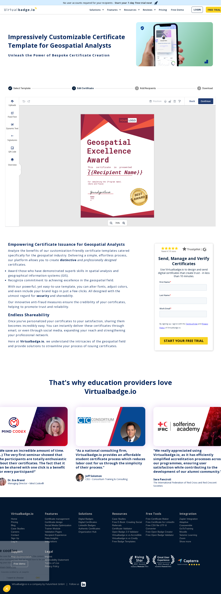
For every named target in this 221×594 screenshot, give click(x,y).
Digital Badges (85, 519)
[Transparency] (165, 101)
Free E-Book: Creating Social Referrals (127, 524)
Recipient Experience (55, 535)
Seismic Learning (188, 535)
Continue (206, 101)
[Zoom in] (123, 223)
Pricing (163, 9)
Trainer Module (52, 528)
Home (14, 519)
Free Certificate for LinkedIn (160, 522)
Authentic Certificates (89, 528)
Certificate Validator (122, 528)
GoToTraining (186, 528)
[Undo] (24, 101)
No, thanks (14, 577)
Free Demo (177, 9)
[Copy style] (179, 101)
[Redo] (28, 101)
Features (112, 9)
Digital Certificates (87, 522)
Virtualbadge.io (22, 514)
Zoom (182, 538)
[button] (97, 9)
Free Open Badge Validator (160, 535)
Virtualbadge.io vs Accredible (127, 535)
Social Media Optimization (58, 525)
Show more (185, 541)
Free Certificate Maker (157, 519)
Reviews (147, 9)
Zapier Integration (188, 519)
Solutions (95, 9)
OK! (60, 577)
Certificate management (57, 519)
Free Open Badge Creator (159, 531)
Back (192, 101)
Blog (13, 525)
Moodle (183, 531)
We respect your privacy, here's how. (22, 567)
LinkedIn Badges (87, 525)
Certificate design (54, 522)
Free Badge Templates (123, 541)
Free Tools (153, 514)
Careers (15, 531)
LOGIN (197, 9)
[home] (20, 10)
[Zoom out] (111, 223)
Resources (130, 9)
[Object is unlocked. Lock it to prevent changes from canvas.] (169, 101)
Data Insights (51, 538)
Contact (15, 535)
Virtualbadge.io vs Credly (125, 538)
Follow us (74, 584)
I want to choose (37, 577)
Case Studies (18, 528)
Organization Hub (87, 531)
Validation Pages (53, 531)
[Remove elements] (174, 101)
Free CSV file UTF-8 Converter (156, 527)
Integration (187, 514)
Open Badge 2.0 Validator (125, 531)
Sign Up (15, 538)
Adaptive (183, 522)
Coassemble (185, 525)
